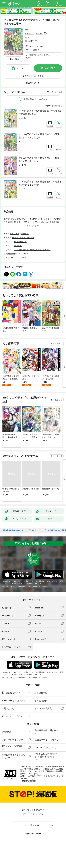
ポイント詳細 (31, 50)
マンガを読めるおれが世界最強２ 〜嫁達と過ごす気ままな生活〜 (40, 136)
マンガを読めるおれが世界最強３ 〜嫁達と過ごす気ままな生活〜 (40, 159)
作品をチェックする (35, 76)
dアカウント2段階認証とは (13, 747)
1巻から (48, 106)
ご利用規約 (7, 732)
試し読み (15, 59)
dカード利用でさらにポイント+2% (37, 55)
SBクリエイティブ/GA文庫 (23, 238)
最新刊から (57, 106)
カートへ (20, 68)
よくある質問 (41, 700)
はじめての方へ (13, 692)
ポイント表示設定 (43, 708)
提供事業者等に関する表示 (46, 731)
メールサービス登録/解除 (14, 700)
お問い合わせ (8, 708)
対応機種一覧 (41, 692)
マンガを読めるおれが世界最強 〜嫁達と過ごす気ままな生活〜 (40, 112)
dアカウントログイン (12, 716)
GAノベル (18, 246)
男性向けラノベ (20, 242)
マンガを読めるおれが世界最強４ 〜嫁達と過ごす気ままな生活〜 (40, 183)
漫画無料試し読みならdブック (12, 530)
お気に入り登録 (55, 92)
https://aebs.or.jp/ (29, 781)
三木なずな (29, 33)
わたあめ (39, 33)
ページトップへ (33, 825)
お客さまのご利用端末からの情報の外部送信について (46, 756)
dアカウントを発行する (33, 810)
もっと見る (55, 343)
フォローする (45, 33)
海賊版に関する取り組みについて (13, 756)
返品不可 (28, 58)
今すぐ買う (50, 68)
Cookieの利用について (45, 747)
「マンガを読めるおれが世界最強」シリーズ (32, 250)
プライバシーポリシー (12, 739)
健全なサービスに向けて (46, 739)
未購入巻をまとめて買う (35, 99)
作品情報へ (31, 82)
